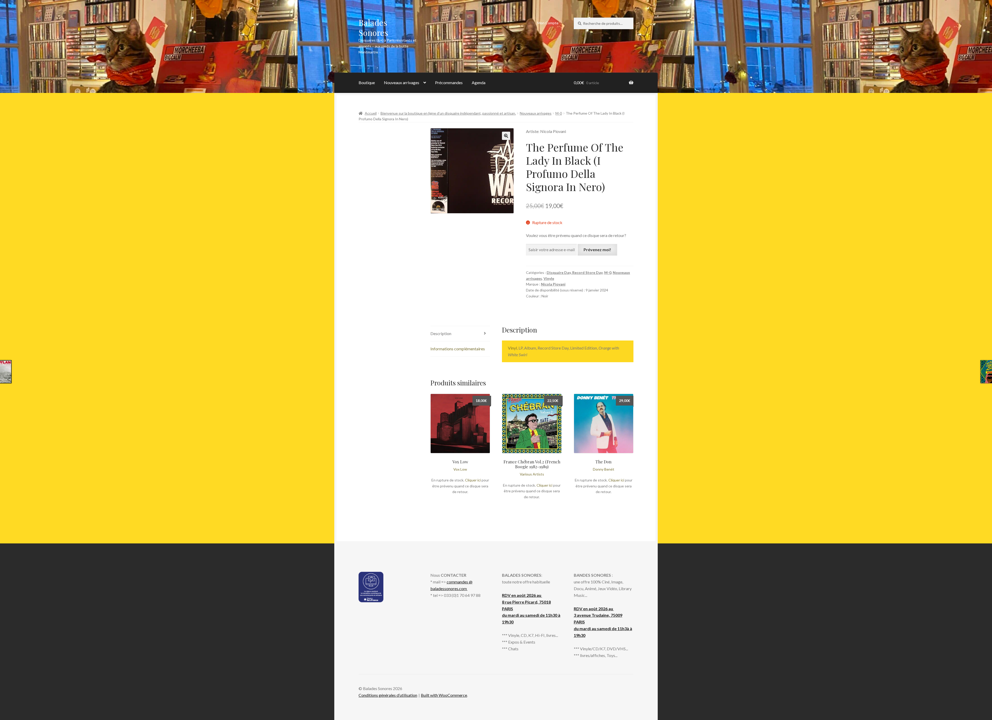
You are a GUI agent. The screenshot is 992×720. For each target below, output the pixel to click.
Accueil (371, 113)
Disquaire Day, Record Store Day (575, 272)
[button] (506, 136)
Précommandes (449, 82)
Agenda (478, 82)
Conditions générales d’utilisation (388, 695)
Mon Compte (548, 23)
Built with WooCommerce (444, 695)
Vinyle (549, 278)
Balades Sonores (373, 27)
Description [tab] (440, 333)
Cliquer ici (473, 480)
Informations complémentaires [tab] (457, 348)
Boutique (367, 82)
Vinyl (512, 347)
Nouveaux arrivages (401, 82)
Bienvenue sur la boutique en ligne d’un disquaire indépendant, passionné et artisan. (448, 113)
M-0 (558, 113)
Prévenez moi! (597, 249)
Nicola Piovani (553, 284)
